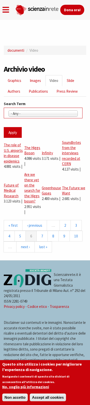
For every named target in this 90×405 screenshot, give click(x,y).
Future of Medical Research (11, 190)
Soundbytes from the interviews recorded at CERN (71, 153)
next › (25, 246)
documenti (16, 50)
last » (43, 246)
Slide (70, 80)
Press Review (67, 91)
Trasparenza (59, 306)
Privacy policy (14, 306)
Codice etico (37, 306)
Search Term (15, 103)
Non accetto (15, 397)
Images (35, 80)
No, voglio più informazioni (25, 387)
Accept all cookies (48, 397)
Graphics (14, 80)
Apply (12, 132)
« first (13, 225)
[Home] (38, 9)
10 (76, 236)
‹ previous (34, 225)
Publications (38, 91)
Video (56, 82)
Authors (14, 91)
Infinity (47, 153)
